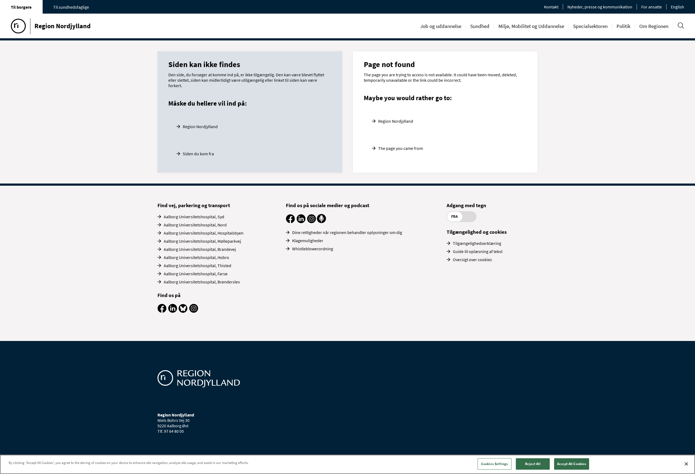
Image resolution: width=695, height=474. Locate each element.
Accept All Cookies (571, 464)
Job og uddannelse (440, 26)
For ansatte (651, 7)
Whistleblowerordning (312, 248)
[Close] (686, 464)
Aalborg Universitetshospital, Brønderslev (202, 282)
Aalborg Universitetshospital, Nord (195, 224)
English (677, 7)
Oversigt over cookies (472, 259)
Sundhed (479, 26)
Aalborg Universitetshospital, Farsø (196, 273)
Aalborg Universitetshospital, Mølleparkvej (202, 241)
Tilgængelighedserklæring (477, 243)
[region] (347, 464)
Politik (623, 26)
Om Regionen (653, 26)
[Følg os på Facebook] (290, 221)
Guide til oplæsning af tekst (478, 251)
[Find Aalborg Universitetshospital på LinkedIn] (172, 311)
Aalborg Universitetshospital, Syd (194, 216)
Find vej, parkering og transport (193, 205)
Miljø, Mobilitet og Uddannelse (531, 26)
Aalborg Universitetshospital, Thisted (197, 265)
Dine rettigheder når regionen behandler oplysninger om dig (347, 232)
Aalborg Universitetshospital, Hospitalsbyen (204, 233)
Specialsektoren (590, 26)
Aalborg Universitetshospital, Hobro (196, 257)
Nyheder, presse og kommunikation (599, 7)
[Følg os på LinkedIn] (300, 221)
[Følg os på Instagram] (311, 221)
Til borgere (21, 7)
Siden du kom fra (198, 153)
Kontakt (551, 7)
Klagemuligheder (307, 240)
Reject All (532, 464)
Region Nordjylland (200, 126)
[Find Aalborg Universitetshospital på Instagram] (193, 311)
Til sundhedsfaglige (71, 7)
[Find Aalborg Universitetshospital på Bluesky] (183, 311)
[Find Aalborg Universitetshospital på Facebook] (161, 311)
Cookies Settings (494, 464)
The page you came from (400, 148)
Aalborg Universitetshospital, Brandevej (200, 249)
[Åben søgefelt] (680, 25)
